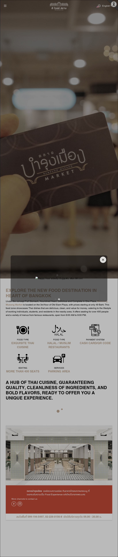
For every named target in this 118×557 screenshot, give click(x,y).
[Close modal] (103, 260)
